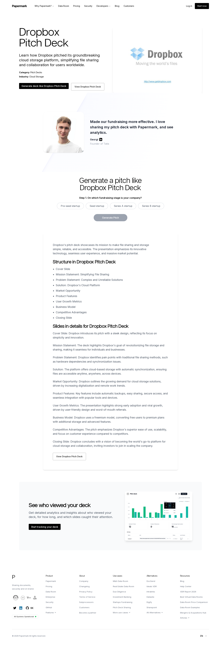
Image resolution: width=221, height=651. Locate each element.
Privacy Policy (85, 591)
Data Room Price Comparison (194, 602)
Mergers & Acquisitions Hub (193, 612)
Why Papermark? (43, 6)
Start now (202, 6)
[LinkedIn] (20, 608)
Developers (102, 6)
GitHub (49, 607)
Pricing (49, 586)
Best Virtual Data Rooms (191, 597)
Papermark (51, 581)
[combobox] (203, 636)
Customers (84, 607)
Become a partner (87, 612)
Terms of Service (87, 597)
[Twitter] (14, 608)
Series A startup (123, 205)
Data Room (51, 591)
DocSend (151, 581)
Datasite (150, 597)
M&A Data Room (120, 581)
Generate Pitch (110, 217)
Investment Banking (122, 597)
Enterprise (50, 597)
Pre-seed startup (70, 205)
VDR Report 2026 (188, 591)
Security (49, 602)
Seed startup (97, 205)
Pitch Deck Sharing (122, 607)
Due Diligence (119, 591)
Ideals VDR (152, 586)
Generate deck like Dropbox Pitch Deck (43, 85)
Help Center (185, 586)
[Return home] (19, 6)
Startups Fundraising (122, 602)
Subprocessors (86, 602)
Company (83, 581)
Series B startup (151, 205)
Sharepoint (152, 607)
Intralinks (151, 591)
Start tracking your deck (44, 526)
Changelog (84, 586)
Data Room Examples (190, 607)
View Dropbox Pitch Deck (88, 86)
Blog (182, 581)
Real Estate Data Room (123, 586)
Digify (149, 602)
